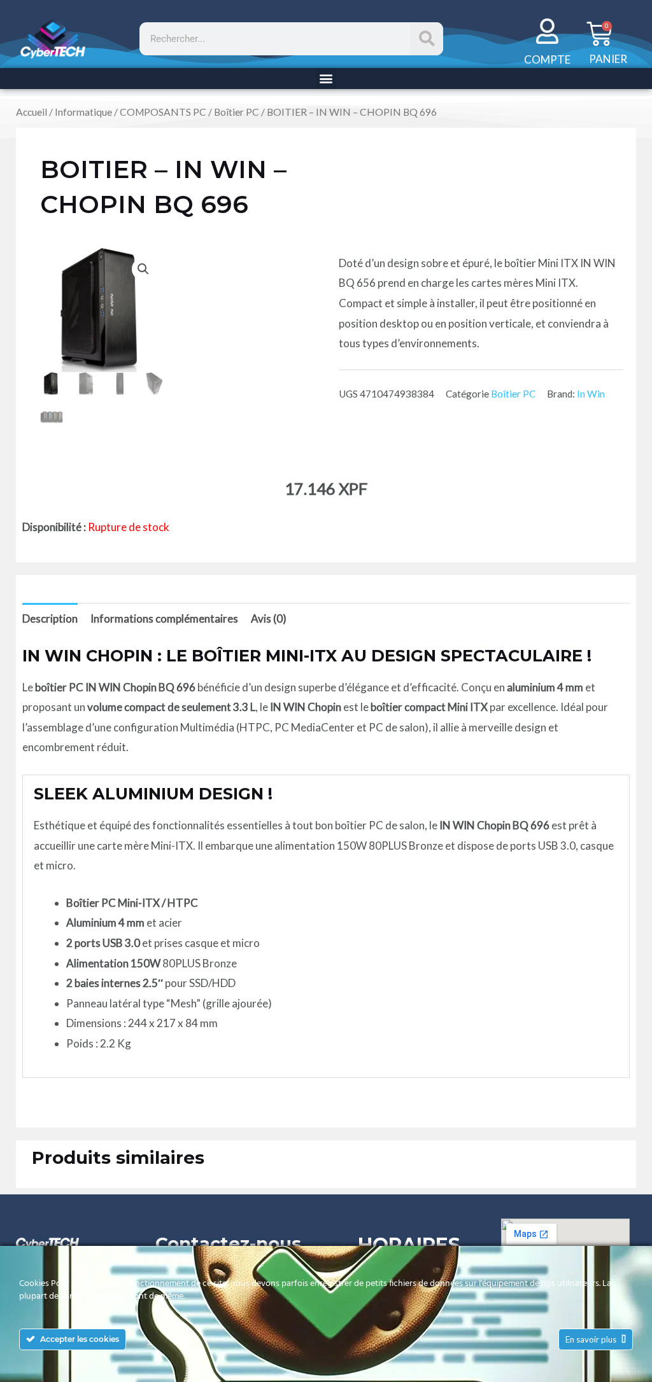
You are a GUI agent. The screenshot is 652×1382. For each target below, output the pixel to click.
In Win (591, 393)
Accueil (31, 112)
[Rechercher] (426, 38)
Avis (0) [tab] (269, 618)
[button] (326, 78)
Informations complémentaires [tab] (164, 618)
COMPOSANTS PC (163, 112)
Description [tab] (50, 618)
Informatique (83, 112)
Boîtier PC (236, 112)
